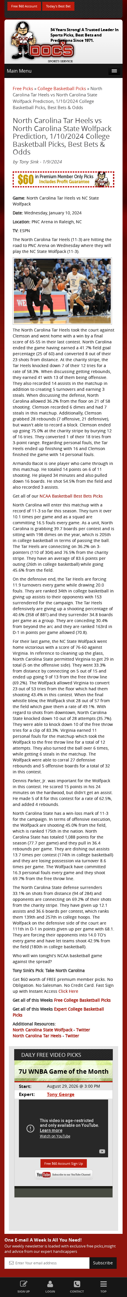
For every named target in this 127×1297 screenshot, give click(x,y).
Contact (77, 1291)
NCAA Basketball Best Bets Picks (71, 496)
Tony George (60, 1094)
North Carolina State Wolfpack (42, 1029)
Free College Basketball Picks (82, 1000)
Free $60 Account (24, 6)
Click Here (68, 991)
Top (103, 1291)
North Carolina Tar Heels (37, 1035)
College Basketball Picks (62, 88)
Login (50, 1291)
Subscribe (103, 1263)
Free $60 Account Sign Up (63, 1163)
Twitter (83, 1029)
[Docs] (42, 40)
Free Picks (23, 88)
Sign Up (23, 1291)
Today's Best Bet (58, 6)
